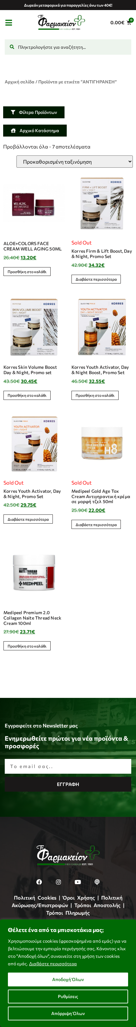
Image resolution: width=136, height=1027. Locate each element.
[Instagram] (58, 882)
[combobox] (68, 47)
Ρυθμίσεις (68, 996)
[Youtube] (77, 882)
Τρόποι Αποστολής (97, 905)
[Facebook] (39, 882)
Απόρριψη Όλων (68, 1013)
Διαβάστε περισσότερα (53, 963)
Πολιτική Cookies (35, 898)
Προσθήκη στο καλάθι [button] (27, 271)
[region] (68, 973)
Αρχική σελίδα (19, 81)
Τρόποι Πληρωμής (68, 913)
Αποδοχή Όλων (68, 979)
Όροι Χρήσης (79, 898)
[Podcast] (97, 882)
